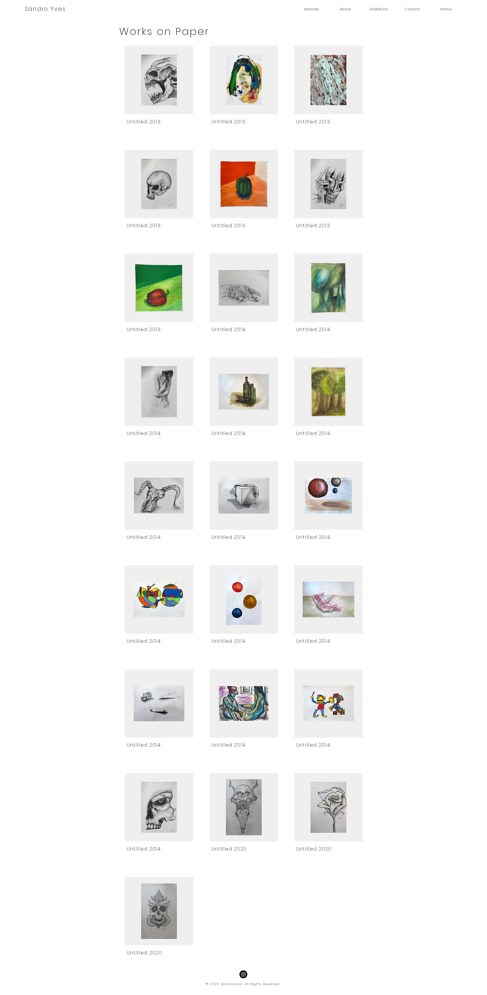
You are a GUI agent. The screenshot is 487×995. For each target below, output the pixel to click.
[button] (311, 9)
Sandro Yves (45, 9)
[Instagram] (243, 974)
